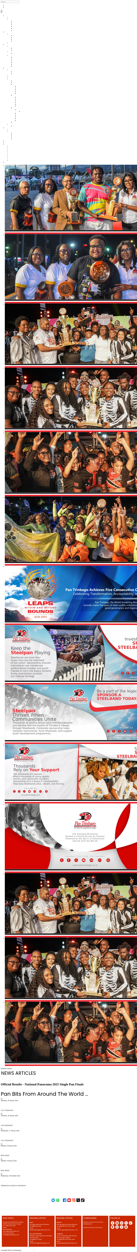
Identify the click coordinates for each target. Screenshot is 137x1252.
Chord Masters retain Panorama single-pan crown (35, 1181)
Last (19, 1189)
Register (7, 5)
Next (16, 1189)
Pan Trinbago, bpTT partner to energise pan (31, 1120)
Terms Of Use (39, 1250)
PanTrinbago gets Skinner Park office (27, 1105)
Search (22, 2)
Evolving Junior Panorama (19, 1135)
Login (7, 7)
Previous (3, 1189)
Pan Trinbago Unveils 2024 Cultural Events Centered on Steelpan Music (50, 1165)
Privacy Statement (27, 1250)
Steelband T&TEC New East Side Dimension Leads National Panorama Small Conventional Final (68, 1150)
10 (14, 1189)
